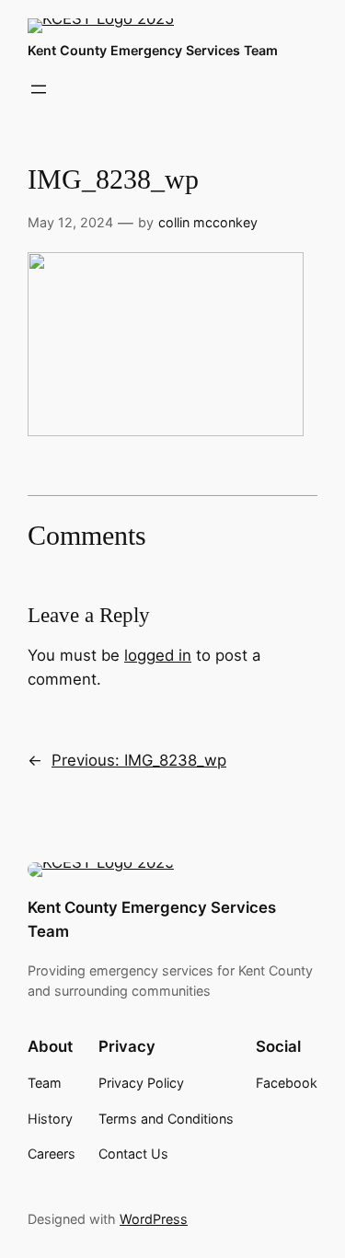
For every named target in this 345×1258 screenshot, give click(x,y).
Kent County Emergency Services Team (153, 50)
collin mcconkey (208, 222)
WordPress (154, 1219)
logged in (157, 655)
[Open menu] (39, 89)
